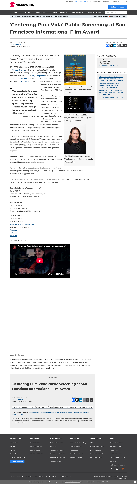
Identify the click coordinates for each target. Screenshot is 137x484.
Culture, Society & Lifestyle (57, 412)
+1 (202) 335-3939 (80, 1)
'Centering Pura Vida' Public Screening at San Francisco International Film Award (109, 85)
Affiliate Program (76, 446)
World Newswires (36, 446)
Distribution (14, 454)
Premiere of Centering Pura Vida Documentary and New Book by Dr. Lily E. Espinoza (111, 92)
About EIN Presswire (117, 443)
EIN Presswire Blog (116, 446)
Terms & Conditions (16, 476)
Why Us (12, 446)
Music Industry (17, 414)
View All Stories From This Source (111, 97)
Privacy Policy (51, 476)
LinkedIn (13, 233)
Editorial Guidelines (97, 446)
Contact (116, 1)
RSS (111, 16)
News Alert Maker (76, 457)
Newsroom (114, 450)
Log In (125, 1)
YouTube (13, 236)
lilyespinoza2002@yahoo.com (22, 224)
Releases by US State (57, 457)
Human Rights (73, 412)
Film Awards (26, 81)
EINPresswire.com (17, 70)
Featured (53, 446)
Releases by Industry (57, 450)
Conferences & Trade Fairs (38, 412)
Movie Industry (84, 412)
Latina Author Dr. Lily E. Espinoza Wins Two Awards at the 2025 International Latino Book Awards (111, 78)
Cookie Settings (65, 476)
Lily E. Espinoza (15, 45)
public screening (22, 79)
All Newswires (35, 443)
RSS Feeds (74, 450)
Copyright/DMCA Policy (34, 476)
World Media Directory (101, 16)
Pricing (99, 1)
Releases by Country (57, 454)
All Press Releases (56, 443)
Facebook (14, 230)
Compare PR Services (17, 457)
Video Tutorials (95, 450)
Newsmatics (106, 476)
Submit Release (117, 7)
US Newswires (35, 450)
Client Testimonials (96, 454)
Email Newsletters (120, 16)
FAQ (91, 443)
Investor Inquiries (116, 454)
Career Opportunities (117, 457)
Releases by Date (56, 461)
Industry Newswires (37, 454)
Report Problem (96, 457)
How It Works (14, 443)
